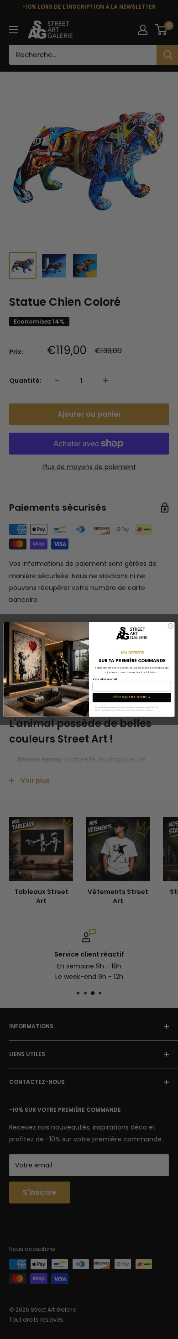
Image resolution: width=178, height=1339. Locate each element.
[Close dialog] (170, 625)
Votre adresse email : (105, 679)
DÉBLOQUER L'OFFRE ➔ (132, 698)
